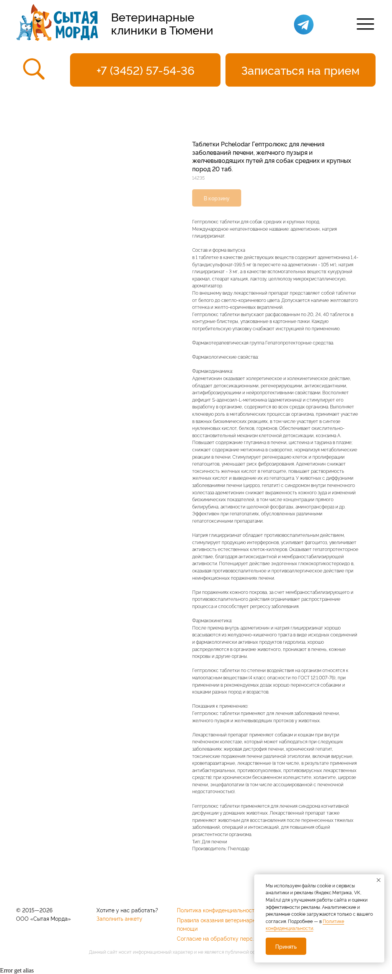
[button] (300, 70)
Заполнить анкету (119, 918)
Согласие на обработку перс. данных (225, 938)
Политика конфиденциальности (217, 909)
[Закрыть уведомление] (378, 880)
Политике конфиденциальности (305, 924)
